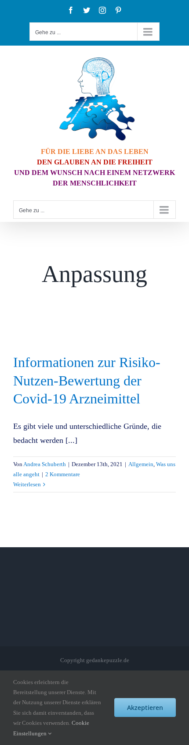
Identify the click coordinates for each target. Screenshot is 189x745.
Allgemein (140, 464)
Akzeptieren (145, 707)
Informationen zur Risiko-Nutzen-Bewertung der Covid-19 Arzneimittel (86, 380)
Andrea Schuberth (44, 464)
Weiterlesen (27, 484)
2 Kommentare (62, 474)
